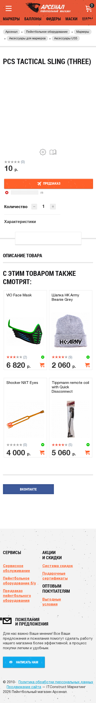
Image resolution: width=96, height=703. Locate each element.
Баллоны (32, 19)
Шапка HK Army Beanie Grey (65, 297)
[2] (9, 161)
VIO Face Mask (19, 295)
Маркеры (11, 19)
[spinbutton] (43, 206)
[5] (18, 161)
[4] (15, 161)
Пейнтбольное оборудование (47, 31)
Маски (71, 19)
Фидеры (53, 19)
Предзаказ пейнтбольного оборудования (17, 596)
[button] (53, 207)
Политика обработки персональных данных (55, 682)
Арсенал (11, 31)
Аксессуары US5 (65, 38)
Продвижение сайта (24, 687)
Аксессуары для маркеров (27, 38)
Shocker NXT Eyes (22, 382)
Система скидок (57, 566)
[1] (5, 161)
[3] (12, 161)
